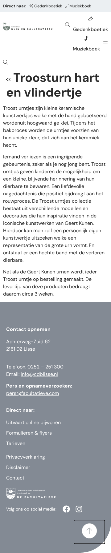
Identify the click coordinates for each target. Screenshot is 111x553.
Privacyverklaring (25, 457)
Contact (15, 478)
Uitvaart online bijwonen (33, 422)
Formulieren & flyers (29, 433)
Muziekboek (80, 6)
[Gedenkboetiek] (90, 18)
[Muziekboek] (86, 38)
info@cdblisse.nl (39, 374)
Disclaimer (18, 467)
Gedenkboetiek (48, 6)
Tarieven (15, 443)
